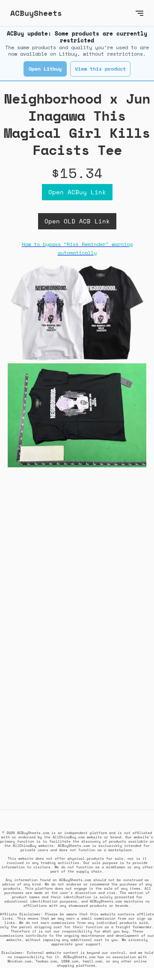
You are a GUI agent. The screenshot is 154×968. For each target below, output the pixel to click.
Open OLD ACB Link (77, 221)
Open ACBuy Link (77, 191)
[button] (139, 13)
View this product (100, 68)
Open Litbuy (45, 68)
